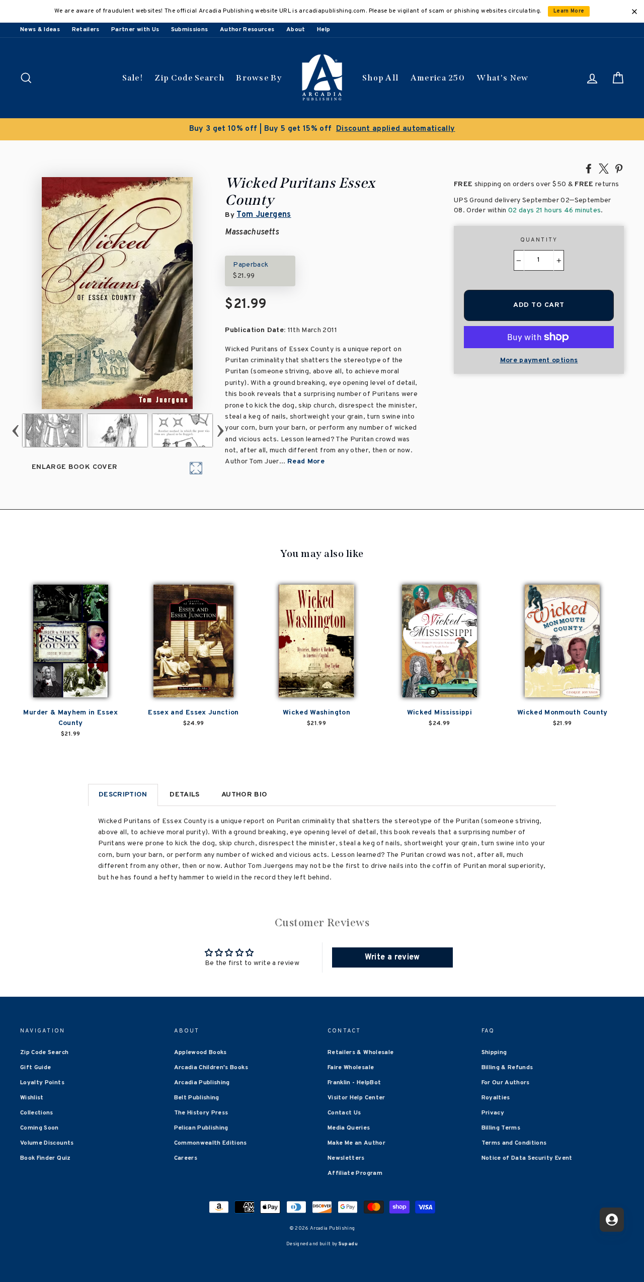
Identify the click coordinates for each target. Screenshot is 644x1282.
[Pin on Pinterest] (619, 168)
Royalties (495, 1098)
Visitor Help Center (356, 1098)
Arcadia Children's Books (211, 1068)
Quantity (539, 240)
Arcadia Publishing (202, 1083)
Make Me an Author (356, 1143)
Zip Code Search (189, 78)
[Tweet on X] (604, 168)
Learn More (569, 11)
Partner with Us (135, 30)
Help (323, 30)
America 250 (438, 78)
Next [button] (220, 430)
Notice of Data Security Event (527, 1158)
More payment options (539, 360)
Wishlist (32, 1098)
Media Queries (349, 1128)
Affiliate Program (355, 1173)
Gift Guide (35, 1068)
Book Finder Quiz (45, 1158)
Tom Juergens (263, 215)
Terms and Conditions (514, 1143)
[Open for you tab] (612, 1220)
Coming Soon (39, 1128)
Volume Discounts (47, 1143)
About (295, 30)
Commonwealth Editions (210, 1143)
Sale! (132, 78)
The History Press (201, 1113)
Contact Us (344, 1113)
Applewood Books (200, 1053)
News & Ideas (40, 30)
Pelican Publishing (201, 1128)
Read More (306, 461)
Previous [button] (15, 430)
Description (123, 794)
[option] (322, 129)
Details (184, 794)
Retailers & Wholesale (360, 1053)
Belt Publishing (196, 1098)
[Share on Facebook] (589, 168)
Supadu (348, 1244)
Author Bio (244, 794)
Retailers (86, 30)
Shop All (380, 78)
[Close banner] (634, 11)
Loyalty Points (42, 1083)
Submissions (189, 30)
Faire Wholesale (351, 1068)
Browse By (259, 78)
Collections (36, 1113)
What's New (502, 78)
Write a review (392, 957)
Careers (185, 1158)
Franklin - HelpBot (354, 1083)
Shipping (494, 1053)
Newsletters (346, 1158)
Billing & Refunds (507, 1068)
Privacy (492, 1113)
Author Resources (247, 30)
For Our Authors (505, 1083)
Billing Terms (501, 1128)
